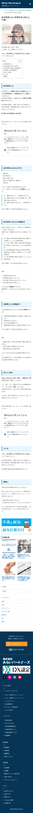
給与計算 (4, 615)
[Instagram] (9, 677)
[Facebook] (14, 677)
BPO (3, 601)
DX (2, 618)
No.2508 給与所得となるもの (19, 209)
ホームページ (5, 608)
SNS (3, 605)
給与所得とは (8, 64)
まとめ (6, 74)
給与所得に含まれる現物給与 (12, 68)
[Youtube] (20, 677)
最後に (6, 76)
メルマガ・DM (5, 611)
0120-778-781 (18, 650)
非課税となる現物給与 (10, 70)
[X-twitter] (4, 677)
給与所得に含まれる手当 (11, 66)
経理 (3, 621)
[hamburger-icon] (30, 4)
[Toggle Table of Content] (19, 61)
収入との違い (8, 72)
